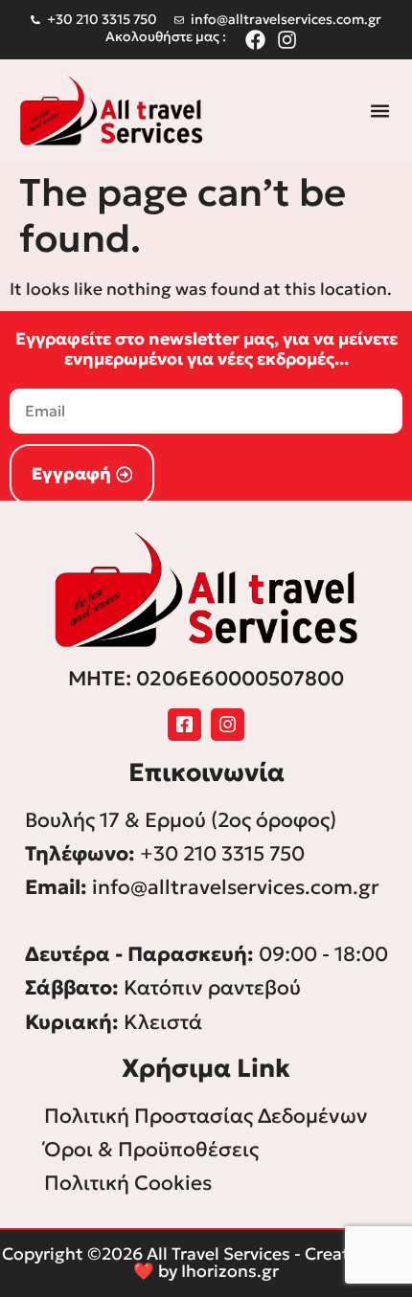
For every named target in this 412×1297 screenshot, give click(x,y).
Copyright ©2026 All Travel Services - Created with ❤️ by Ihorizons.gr (206, 1262)
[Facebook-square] (184, 725)
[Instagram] (227, 725)
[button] (380, 111)
